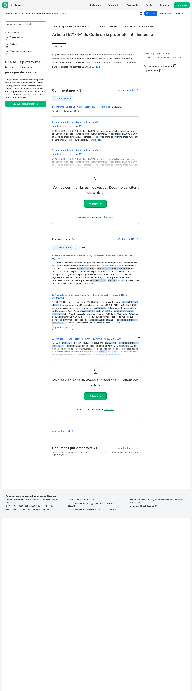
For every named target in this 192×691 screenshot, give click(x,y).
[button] (132, 5)
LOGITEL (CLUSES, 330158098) (81, 500)
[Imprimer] (141, 13)
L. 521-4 (96, 66)
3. (86, 339)
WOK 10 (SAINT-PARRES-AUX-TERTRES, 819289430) (27, 510)
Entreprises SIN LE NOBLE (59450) (144, 506)
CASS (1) (82, 247)
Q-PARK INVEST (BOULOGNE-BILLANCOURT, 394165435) (29, 506)
